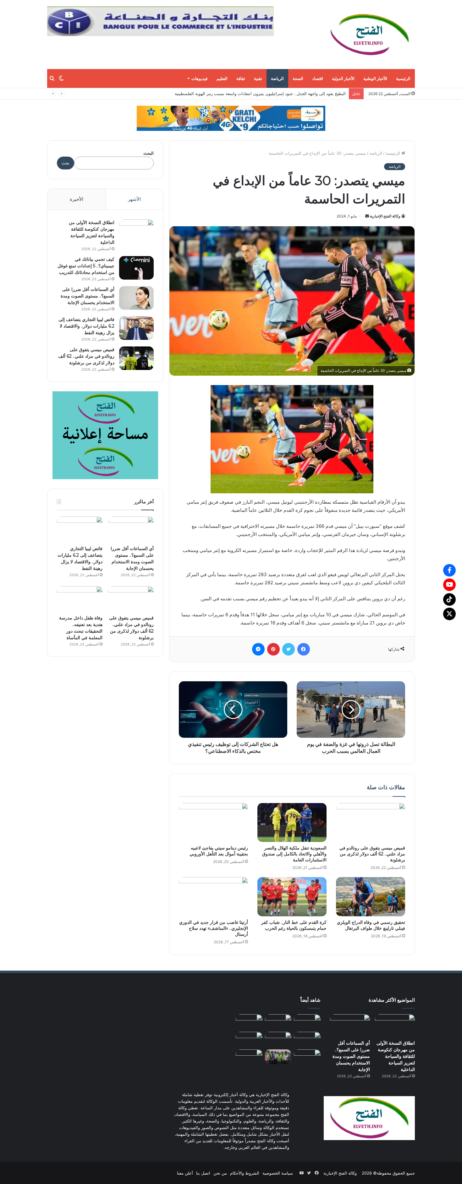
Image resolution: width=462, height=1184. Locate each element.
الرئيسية (403, 78)
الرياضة (277, 78)
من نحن (220, 1172)
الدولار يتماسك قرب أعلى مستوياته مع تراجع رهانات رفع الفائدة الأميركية (283, 93)
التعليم (222, 78)
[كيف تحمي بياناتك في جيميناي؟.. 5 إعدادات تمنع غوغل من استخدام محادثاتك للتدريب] (136, 268)
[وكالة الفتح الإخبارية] (369, 34)
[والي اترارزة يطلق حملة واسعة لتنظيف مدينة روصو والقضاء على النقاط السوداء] (278, 1056)
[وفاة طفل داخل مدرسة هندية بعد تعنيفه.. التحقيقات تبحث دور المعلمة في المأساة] (79, 599)
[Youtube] (449, 584)
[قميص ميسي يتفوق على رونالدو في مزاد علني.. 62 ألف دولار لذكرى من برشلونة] (370, 822)
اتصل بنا (203, 1172)
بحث (65, 162)
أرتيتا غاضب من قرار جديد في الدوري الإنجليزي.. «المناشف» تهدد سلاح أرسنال (213, 928)
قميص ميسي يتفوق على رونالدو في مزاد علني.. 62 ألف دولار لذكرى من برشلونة (372, 854)
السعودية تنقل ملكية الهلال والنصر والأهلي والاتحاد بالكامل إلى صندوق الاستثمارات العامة (294, 854)
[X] (449, 614)
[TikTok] (449, 599)
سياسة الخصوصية (277, 1172)
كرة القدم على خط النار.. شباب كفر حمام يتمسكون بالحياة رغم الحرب (294, 925)
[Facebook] (449, 570)
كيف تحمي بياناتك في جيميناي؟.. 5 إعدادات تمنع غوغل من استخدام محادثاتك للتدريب (86, 265)
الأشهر (134, 199)
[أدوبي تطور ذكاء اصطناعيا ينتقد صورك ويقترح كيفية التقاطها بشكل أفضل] (249, 1056)
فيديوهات (199, 78)
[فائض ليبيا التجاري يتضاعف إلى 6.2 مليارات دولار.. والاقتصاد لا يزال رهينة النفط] (136, 328)
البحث (148, 153)
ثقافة (240, 78)
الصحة (298, 78)
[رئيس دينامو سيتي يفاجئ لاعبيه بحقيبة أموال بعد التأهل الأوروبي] (213, 822)
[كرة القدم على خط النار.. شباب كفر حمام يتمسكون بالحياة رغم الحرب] (292, 896)
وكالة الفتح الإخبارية (385, 216)
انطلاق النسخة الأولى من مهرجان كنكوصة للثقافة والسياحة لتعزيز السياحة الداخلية (396, 1056)
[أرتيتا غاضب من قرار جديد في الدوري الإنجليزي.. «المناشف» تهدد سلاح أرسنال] (213, 896)
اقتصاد (317, 78)
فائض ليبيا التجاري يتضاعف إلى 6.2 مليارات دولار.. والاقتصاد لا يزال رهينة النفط (86, 326)
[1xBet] (231, 118)
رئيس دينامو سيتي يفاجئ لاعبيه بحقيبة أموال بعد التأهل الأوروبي (219, 851)
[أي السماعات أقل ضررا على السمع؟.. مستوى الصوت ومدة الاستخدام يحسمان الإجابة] (136, 298)
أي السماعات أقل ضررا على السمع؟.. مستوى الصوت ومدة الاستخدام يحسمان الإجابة (87, 296)
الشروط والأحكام (244, 1172)
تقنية (258, 78)
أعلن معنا (185, 1172)
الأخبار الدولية (343, 78)
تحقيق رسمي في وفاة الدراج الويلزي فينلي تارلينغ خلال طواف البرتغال (371, 925)
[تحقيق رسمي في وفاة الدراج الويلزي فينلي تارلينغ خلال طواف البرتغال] (370, 896)
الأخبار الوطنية (375, 78)
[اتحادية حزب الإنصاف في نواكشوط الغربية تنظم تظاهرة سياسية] (307, 1056)
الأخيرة (76, 199)
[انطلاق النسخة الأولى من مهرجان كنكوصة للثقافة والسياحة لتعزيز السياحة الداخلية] (136, 231)
